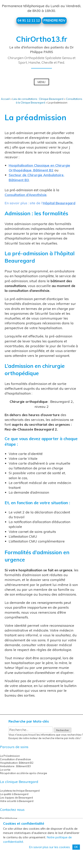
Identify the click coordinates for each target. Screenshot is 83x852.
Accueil (5, 98)
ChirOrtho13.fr (41, 39)
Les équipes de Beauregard (16, 797)
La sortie (5, 769)
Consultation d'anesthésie (15, 759)
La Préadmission (10, 755)
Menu (41, 82)
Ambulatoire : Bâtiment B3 (15, 766)
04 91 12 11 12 (29, 20)
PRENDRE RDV (54, 20)
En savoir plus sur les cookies (49, 847)
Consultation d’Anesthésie (26, 195)
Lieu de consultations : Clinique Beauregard (37, 98)
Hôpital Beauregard (59, 203)
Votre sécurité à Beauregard (16, 801)
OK (76, 847)
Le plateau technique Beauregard (20, 790)
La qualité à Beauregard (14, 794)
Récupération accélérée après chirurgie (23, 773)
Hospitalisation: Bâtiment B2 (16, 762)
